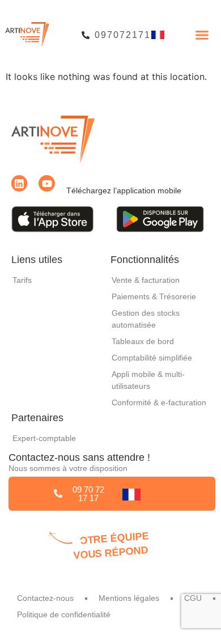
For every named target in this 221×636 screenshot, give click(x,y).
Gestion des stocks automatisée (146, 318)
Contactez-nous (45, 598)
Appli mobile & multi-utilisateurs (148, 380)
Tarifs (22, 280)
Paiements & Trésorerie (154, 296)
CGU (193, 598)
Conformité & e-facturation (159, 402)
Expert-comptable (44, 438)
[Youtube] (47, 183)
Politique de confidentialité (63, 614)
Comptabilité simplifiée (152, 357)
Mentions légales (129, 598)
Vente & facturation (146, 280)
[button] (202, 35)
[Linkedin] (19, 183)
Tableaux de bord (143, 341)
